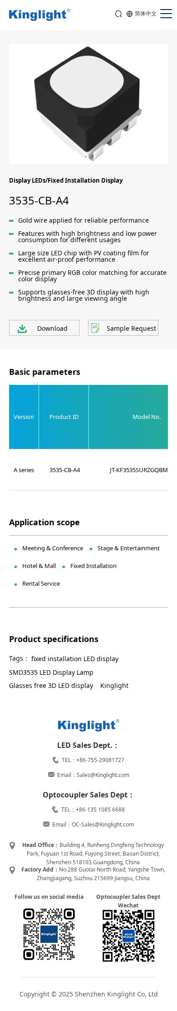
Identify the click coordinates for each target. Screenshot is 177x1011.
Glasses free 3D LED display (51, 685)
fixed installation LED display (74, 658)
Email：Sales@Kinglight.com (93, 775)
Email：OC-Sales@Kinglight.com (93, 824)
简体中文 (146, 13)
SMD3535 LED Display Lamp (51, 672)
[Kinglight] (39, 15)
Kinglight (114, 685)
